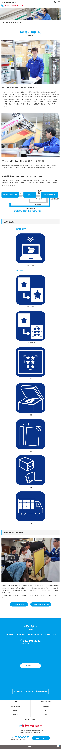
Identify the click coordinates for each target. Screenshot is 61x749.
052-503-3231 (32, 640)
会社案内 (15, 710)
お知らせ (46, 715)
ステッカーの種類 (19, 604)
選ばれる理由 (45, 706)
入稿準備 (15, 715)
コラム (45, 710)
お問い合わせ (31, 666)
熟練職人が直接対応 (46, 702)
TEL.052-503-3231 (25, 733)
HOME (15, 702)
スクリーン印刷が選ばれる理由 (40, 604)
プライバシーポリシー (30, 719)
